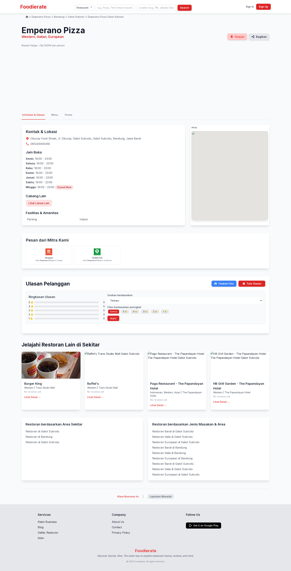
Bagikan (261, 36)
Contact (117, 527)
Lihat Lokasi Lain (38, 203)
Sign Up (263, 6)
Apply (113, 318)
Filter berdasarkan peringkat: (124, 307)
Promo (68, 114)
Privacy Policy (121, 532)
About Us (118, 522)
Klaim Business (47, 522)
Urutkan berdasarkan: (120, 295)
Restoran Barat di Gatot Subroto (173, 431)
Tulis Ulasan (254, 283)
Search (184, 7)
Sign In (250, 6)
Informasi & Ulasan (33, 114)
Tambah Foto (226, 283)
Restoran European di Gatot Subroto (175, 442)
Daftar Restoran (48, 532)
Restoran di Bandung (39, 436)
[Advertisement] (145, 78)
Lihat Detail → (32, 397)
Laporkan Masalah (161, 496)
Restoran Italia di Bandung (169, 453)
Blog (40, 527)
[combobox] (115, 8)
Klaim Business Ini (128, 496)
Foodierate (33, 7)
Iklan (41, 538)
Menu (54, 114)
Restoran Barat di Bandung (169, 447)
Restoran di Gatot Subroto (42, 431)
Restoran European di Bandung (172, 458)
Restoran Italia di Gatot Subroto (172, 436)
